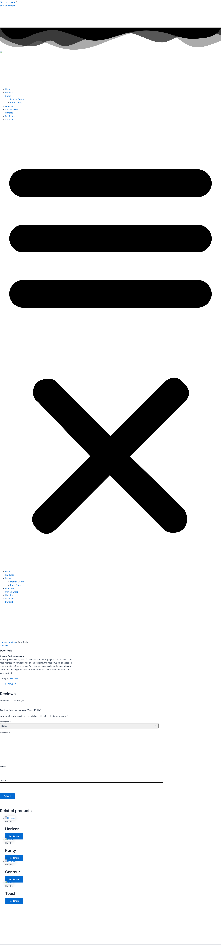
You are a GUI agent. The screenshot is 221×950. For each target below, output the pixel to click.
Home (8, 89)
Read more (14, 836)
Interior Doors (17, 99)
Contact (9, 119)
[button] (110, 345)
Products (9, 92)
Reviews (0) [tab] (10, 683)
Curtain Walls (11, 109)
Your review (5, 732)
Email (3, 781)
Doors (8, 96)
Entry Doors (16, 102)
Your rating (5, 722)
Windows (9, 106)
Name (3, 766)
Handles (9, 112)
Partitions (9, 116)
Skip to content (8, 2)
